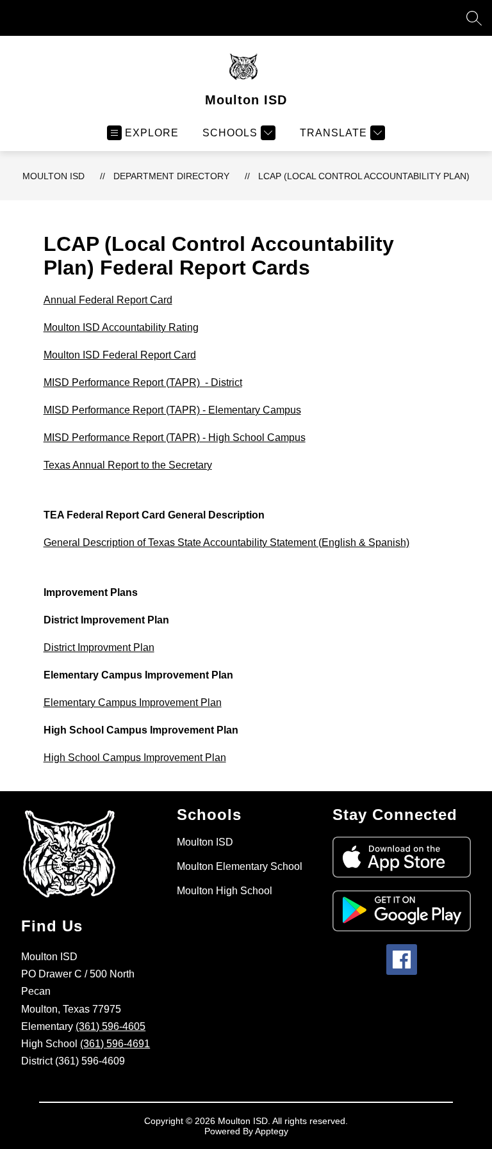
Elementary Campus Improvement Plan (133, 702)
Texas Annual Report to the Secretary (128, 465)
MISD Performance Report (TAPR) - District (143, 382)
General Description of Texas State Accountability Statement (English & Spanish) (226, 542)
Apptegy (271, 1131)
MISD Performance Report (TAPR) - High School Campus (175, 437)
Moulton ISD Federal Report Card (120, 355)
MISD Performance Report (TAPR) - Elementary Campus (172, 410)
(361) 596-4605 (110, 1026)
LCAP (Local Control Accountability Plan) (364, 176)
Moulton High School (224, 890)
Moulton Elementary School (239, 866)
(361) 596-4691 (115, 1043)
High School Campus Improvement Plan (135, 757)
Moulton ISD (53, 176)
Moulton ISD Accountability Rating (121, 327)
